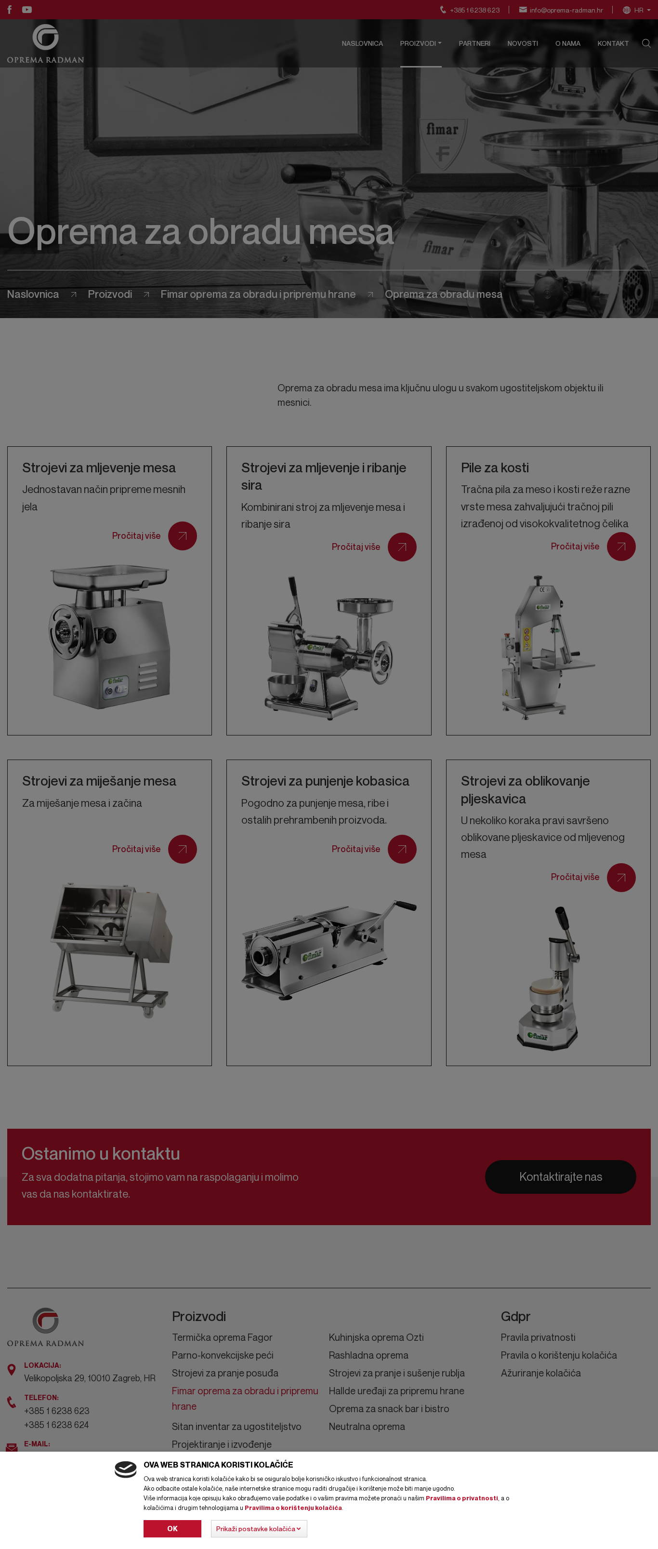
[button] (259, 1528)
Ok (172, 1528)
